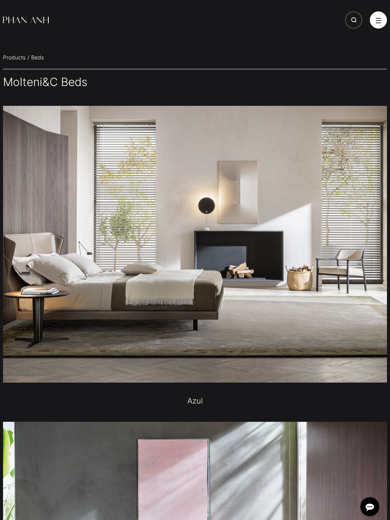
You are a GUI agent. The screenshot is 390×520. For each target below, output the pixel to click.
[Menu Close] (378, 20)
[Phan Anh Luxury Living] (26, 20)
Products (14, 57)
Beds (37, 57)
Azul (195, 400)
